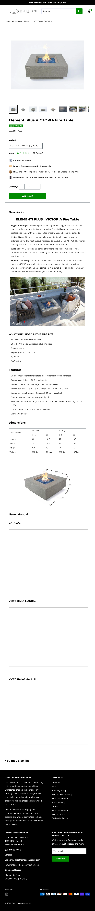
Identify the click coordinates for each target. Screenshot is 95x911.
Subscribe (60, 858)
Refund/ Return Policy (62, 794)
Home (7, 21)
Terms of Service (60, 798)
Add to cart (27, 196)
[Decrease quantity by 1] (21, 186)
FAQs (54, 786)
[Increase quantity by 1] (37, 186)
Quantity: (13, 186)
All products (17, 21)
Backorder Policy (60, 818)
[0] (88, 11)
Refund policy (58, 814)
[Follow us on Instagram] (6, 894)
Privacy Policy (58, 802)
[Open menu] (6, 11)
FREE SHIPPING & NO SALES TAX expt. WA (47, 2)
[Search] (79, 11)
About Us (56, 782)
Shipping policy (59, 790)
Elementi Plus (15, 131)
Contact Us (57, 806)
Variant (12, 140)
